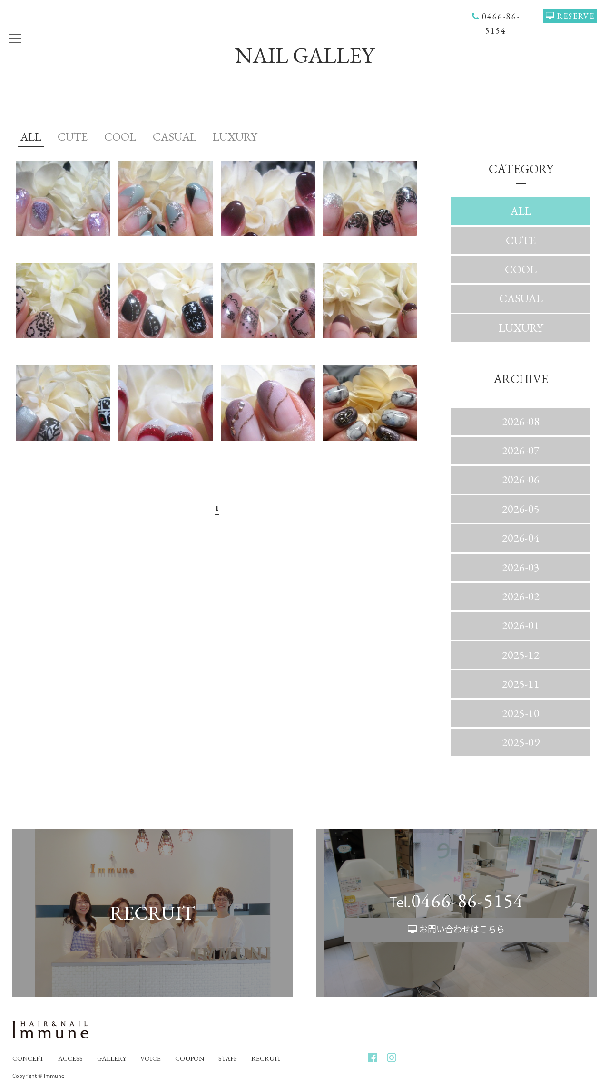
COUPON (189, 1058)
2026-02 (521, 596)
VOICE (150, 1058)
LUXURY (235, 136)
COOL (120, 136)
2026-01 (521, 625)
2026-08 (521, 421)
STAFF (227, 1058)
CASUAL (174, 136)
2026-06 (521, 479)
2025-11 (521, 683)
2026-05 (521, 508)
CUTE (73, 136)
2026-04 (521, 537)
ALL (30, 136)
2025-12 (521, 654)
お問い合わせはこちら (462, 929)
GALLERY (111, 1058)
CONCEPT (28, 1058)
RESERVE (576, 16)
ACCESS (70, 1058)
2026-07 (521, 450)
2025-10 (521, 713)
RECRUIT (266, 1058)
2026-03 (521, 567)
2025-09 (521, 742)
